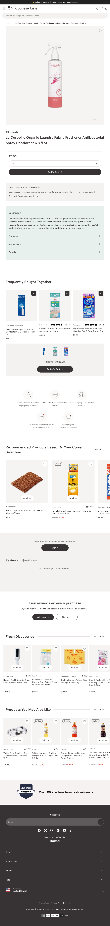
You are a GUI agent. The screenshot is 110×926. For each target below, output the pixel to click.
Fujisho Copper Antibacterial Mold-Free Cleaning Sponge (24, 511)
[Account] (96, 8)
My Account (11, 861)
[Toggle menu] (4, 8)
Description (15, 212)
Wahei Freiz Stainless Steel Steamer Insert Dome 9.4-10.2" (16, 755)
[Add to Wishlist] (100, 31)
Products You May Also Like (28, 709)
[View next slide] (99, 119)
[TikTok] (70, 830)
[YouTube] (64, 830)
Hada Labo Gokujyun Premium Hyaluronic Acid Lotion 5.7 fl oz (71, 512)
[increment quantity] (96, 163)
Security (67, 903)
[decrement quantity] (13, 163)
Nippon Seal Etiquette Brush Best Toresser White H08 (16, 681)
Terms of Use (44, 903)
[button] (61, 325)
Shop (8, 852)
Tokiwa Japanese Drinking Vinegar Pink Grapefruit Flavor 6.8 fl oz (73, 755)
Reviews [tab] (12, 560)
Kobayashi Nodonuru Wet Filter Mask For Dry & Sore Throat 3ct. (88, 329)
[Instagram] (51, 830)
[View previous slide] (90, 119)
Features (13, 236)
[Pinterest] (58, 830)
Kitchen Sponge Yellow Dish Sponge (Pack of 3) (74, 681)
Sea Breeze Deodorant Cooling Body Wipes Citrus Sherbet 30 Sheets (44, 682)
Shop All (97, 450)
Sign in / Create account (21, 196)
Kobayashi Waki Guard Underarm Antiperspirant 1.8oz (54, 329)
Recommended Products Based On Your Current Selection (45, 449)
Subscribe (101, 822)
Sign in (55, 547)
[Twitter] (45, 830)
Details (12, 252)
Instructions (15, 244)
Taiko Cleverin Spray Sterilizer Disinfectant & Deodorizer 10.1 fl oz (21, 332)
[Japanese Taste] (22, 8)
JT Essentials (12, 132)
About (9, 870)
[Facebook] (39, 830)
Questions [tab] (29, 560)
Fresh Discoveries (20, 636)
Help (8, 880)
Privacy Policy (56, 903)
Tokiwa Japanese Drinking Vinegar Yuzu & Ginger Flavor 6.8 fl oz (45, 755)
